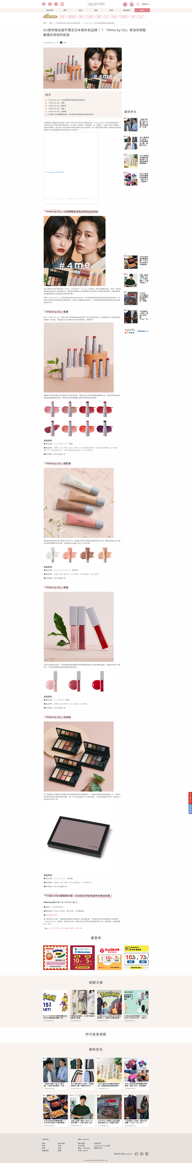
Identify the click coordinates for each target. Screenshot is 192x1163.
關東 (81, 16)
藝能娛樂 (126, 10)
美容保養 (49, 10)
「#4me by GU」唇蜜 (56, 108)
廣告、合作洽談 (84, 1148)
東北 (141, 16)
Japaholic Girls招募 (102, 1145)
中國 (133, 16)
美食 (96, 10)
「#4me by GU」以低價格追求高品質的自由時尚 (66, 100)
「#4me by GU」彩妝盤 (57, 111)
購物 (142, 10)
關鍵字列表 (98, 1148)
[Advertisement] (137, 78)
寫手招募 (81, 1145)
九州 (106, 16)
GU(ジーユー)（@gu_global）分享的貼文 (59, 198)
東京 (62, 16)
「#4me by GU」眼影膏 (57, 105)
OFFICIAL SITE (51, 915)
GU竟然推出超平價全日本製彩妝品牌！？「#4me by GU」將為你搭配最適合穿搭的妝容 (85, 23)
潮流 (65, 10)
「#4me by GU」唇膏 (56, 103)
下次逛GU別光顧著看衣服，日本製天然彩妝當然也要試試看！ (71, 114)
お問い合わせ (83, 1150)
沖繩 (98, 16)
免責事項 (97, 1143)
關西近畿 (71, 16)
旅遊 (80, 10)
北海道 (89, 16)
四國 (114, 16)
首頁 (44, 23)
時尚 (111, 10)
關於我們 (81, 1143)
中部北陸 (123, 16)
